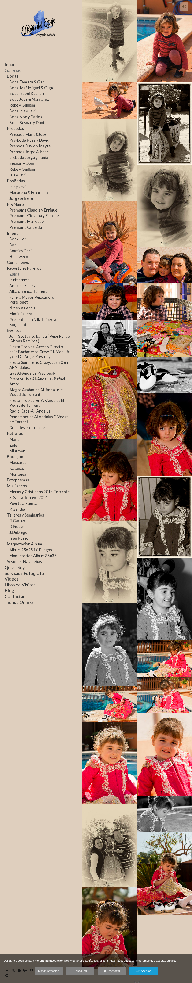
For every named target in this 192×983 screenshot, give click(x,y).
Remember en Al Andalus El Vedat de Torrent (38, 419)
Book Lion (18, 239)
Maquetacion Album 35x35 (33, 555)
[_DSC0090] (164, 434)
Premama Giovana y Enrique (34, 215)
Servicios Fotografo (24, 573)
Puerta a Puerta (23, 503)
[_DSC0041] (109, 301)
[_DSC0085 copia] (164, 375)
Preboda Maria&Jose (27, 134)
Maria (14, 439)
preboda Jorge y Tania (28, 157)
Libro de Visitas (20, 584)
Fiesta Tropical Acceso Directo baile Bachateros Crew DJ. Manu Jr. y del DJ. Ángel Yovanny (39, 351)
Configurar (80, 971)
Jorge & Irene (21, 198)
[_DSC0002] (164, 41)
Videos (12, 578)
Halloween (18, 256)
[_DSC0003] (109, 100)
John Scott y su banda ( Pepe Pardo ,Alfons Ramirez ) (39, 339)
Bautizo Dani (20, 250)
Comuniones (18, 262)
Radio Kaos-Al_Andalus (30, 411)
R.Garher (17, 520)
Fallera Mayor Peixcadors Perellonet (31, 300)
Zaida (14, 274)
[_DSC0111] (164, 658)
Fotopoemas (18, 479)
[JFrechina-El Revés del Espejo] (39, 44)
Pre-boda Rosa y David (29, 140)
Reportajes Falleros (24, 268)
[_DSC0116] (109, 704)
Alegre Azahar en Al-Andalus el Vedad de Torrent (36, 392)
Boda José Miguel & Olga (31, 87)
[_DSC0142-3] (109, 845)
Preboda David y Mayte (30, 146)
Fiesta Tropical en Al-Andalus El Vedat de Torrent (36, 403)
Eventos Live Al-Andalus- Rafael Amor (37, 381)
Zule (13, 445)
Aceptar (145, 971)
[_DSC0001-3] (109, 41)
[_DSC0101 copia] (164, 599)
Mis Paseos (17, 485)
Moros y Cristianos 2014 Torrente (39, 491)
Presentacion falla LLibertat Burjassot (33, 322)
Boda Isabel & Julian (26, 93)
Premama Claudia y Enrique (33, 210)
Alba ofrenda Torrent (28, 291)
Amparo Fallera (22, 285)
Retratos (15, 433)
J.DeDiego (18, 532)
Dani (13, 244)
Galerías (13, 70)
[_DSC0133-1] (109, 763)
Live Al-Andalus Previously (32, 373)
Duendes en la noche (27, 427)
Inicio (10, 64)
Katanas (16, 468)
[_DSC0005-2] (164, 123)
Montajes (17, 474)
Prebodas (15, 128)
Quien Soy (15, 567)
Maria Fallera (20, 313)
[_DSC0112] (164, 695)
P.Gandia (17, 509)
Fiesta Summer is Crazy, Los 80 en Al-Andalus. (38, 365)
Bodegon (15, 456)
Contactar (15, 596)
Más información (48, 971)
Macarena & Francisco (28, 192)
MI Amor (17, 450)
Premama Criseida (25, 227)
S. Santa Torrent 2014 (28, 497)
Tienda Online (19, 602)
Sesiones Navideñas (24, 561)
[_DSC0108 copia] (109, 644)
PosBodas (16, 180)
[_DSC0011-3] (109, 160)
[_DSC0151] (109, 928)
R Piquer (16, 526)
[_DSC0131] (164, 754)
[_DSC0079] (164, 338)
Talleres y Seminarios (25, 515)
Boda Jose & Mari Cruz (29, 99)
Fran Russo (19, 538)
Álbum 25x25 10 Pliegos (30, 549)
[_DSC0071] (164, 301)
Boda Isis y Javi (22, 110)
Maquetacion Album (24, 544)
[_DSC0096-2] (164, 517)
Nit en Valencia (22, 307)
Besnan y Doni (21, 163)
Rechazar (113, 971)
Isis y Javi (17, 174)
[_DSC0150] (164, 873)
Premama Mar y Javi (27, 221)
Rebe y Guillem (22, 105)
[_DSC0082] (109, 398)
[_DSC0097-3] (109, 562)
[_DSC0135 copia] (164, 814)
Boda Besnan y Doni (26, 122)
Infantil (13, 233)
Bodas (12, 76)
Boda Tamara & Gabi (27, 81)
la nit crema (19, 279)
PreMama (15, 204)
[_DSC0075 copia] (109, 338)
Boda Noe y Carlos (25, 116)
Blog (9, 590)
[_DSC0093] (109, 480)
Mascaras (17, 462)
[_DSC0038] (164, 265)
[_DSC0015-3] (164, 206)
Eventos (14, 330)
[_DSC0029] (109, 242)
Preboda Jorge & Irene (29, 151)
